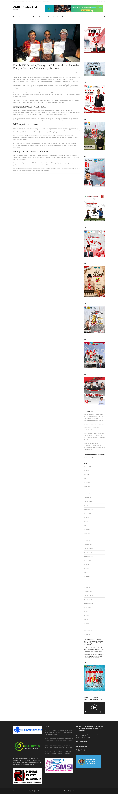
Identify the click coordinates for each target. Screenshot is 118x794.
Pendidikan (47, 16)
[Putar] (86, 712)
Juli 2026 (86, 470)
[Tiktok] (104, 1)
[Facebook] (84, 457)
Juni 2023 (86, 615)
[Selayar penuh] (102, 712)
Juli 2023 (86, 611)
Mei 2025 (86, 525)
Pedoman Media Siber (18, 1)
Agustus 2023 (87, 607)
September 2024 (88, 556)
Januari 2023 (87, 634)
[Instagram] (99, 1)
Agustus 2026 (87, 466)
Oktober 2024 (88, 552)
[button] (94, 707)
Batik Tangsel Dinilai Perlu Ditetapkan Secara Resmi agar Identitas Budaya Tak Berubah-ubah (94, 445)
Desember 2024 (88, 544)
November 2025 (88, 501)
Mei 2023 (86, 619)
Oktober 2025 (88, 505)
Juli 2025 (86, 517)
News (14, 16)
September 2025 (88, 509)
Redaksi (28, 1)
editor (18, 72)
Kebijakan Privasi (36, 1)
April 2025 (87, 529)
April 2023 (87, 623)
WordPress (64, 791)
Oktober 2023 (88, 599)
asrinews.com (25, 7)
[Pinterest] (97, 1)
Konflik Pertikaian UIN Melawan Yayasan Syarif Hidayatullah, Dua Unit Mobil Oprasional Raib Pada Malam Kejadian (93, 642)
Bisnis (34, 16)
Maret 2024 (87, 580)
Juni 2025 (86, 521)
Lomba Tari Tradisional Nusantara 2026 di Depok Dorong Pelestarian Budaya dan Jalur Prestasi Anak (94, 426)
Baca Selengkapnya (81, 741)
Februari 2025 (88, 537)
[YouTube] (102, 1)
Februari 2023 (88, 631)
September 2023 (88, 603)
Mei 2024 (86, 572)
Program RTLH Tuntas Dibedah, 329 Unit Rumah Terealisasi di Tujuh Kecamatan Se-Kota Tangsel (94, 435)
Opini (63, 16)
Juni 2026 (86, 474)
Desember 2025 (88, 498)
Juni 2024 (86, 568)
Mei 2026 (86, 478)
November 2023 (88, 595)
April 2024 (87, 576)
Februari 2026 (88, 490)
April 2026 (87, 482)
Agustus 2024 (87, 560)
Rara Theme (49, 791)
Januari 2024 (87, 588)
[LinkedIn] (86, 457)
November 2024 (88, 548)
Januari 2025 (87, 541)
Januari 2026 (87, 494)
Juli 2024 (86, 564)
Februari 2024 (88, 584)
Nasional (21, 16)
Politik (28, 16)
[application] (94, 708)
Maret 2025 (87, 533)
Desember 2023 (88, 591)
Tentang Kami (46, 1)
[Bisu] (100, 712)
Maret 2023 (87, 627)
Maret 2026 (87, 486)
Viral (40, 16)
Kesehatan (56, 16)
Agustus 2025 (87, 513)
